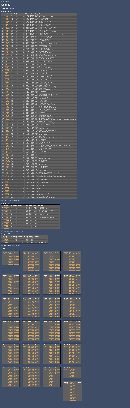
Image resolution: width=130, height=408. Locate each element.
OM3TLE (7, 188)
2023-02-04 (72, 268)
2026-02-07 (10, 262)
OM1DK (7, 15)
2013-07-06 (31, 330)
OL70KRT (7, 82)
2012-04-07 (51, 335)
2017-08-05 (31, 305)
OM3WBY (7, 79)
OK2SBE (7, 95)
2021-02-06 (31, 291)
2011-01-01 (72, 339)
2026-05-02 (10, 258)
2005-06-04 (31, 378)
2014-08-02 (10, 329)
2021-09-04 (31, 281)
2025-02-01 (31, 268)
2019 (65, 276)
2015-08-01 (72, 305)
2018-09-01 (10, 304)
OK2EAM (7, 197)
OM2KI (6, 18)
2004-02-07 (51, 384)
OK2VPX (7, 42)
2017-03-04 (31, 313)
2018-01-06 (10, 316)
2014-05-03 (10, 333)
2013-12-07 (31, 323)
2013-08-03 (31, 329)
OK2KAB (7, 87)
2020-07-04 (51, 284)
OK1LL (6, 213)
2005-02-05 (31, 384)
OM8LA (6, 152)
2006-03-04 (10, 382)
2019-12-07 (72, 276)
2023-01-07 (72, 270)
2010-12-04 (10, 346)
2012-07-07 (51, 330)
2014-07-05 (10, 330)
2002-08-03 (73, 398)
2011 (65, 323)
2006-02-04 (10, 384)
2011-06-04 (72, 332)
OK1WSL (7, 94)
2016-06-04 (51, 308)
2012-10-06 (51, 326)
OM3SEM (7, 19)
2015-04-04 (72, 311)
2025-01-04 (31, 270)
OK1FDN (7, 101)
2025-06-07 (31, 262)
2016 (45, 300)
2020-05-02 (51, 287)
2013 (24, 323)
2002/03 (66, 383)
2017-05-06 (31, 310)
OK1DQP (7, 40)
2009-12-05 (31, 346)
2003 (65, 369)
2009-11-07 (31, 347)
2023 (65, 253)
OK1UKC (7, 123)
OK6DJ (6, 84)
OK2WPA (7, 164)
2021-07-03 (31, 284)
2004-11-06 (51, 370)
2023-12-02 (72, 253)
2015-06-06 (72, 308)
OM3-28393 (6, 242)
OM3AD (7, 116)
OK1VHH (7, 78)
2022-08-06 (10, 282)
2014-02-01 (10, 338)
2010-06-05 (10, 355)
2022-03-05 (10, 290)
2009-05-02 (31, 356)
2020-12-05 (51, 276)
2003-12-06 (72, 369)
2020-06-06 (51, 285)
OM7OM (7, 107)
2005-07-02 (31, 376)
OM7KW (7, 31)
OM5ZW (7, 148)
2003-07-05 (72, 376)
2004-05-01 (51, 379)
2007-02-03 (72, 361)
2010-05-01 (10, 356)
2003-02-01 (73, 389)
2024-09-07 (51, 258)
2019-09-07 (72, 281)
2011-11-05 (72, 324)
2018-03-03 (10, 313)
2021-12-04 (31, 276)
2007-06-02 (72, 355)
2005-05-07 (31, 379)
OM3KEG (7, 63)
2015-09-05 (72, 304)
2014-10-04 (10, 326)
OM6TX (6, 64)
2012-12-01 (51, 323)
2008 (45, 346)
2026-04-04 (10, 259)
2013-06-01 (31, 332)
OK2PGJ (7, 46)
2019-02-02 (72, 291)
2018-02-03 (10, 314)
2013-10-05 (31, 326)
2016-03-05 (51, 313)
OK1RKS (7, 126)
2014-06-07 (10, 332)
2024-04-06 (51, 265)
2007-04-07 (72, 358)
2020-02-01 (51, 291)
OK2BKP (7, 33)
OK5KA (7, 61)
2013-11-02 (31, 324)
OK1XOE (7, 133)
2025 (24, 253)
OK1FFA (7, 196)
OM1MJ (6, 72)
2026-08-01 (10, 253)
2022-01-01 (10, 293)
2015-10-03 (72, 302)
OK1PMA (7, 98)
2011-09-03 (72, 327)
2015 (65, 300)
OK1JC (6, 121)
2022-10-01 (10, 279)
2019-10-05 (72, 279)
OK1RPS (7, 124)
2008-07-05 (51, 353)
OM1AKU (6, 222)
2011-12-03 (72, 323)
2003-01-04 (73, 391)
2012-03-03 (51, 336)
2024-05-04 (51, 264)
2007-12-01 (72, 346)
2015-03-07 (72, 313)
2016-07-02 (51, 307)
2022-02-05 (10, 291)
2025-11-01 (31, 255)
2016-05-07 (51, 310)
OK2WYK (7, 39)
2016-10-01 (51, 302)
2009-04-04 (31, 358)
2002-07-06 (73, 400)
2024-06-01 (51, 262)
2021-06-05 (31, 285)
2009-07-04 (31, 353)
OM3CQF (7, 179)
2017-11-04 (31, 301)
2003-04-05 (73, 386)
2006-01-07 (10, 385)
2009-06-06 (31, 355)
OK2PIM (7, 60)
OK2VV (6, 155)
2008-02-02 (51, 361)
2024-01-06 (51, 270)
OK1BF (6, 106)
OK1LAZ (6, 217)
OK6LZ (6, 181)
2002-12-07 (73, 392)
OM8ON (7, 166)
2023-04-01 (72, 265)
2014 (4, 323)
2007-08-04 (72, 352)
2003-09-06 (72, 373)
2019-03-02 (72, 290)
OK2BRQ (7, 182)
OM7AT (6, 113)
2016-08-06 (51, 305)
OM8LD (6, 172)
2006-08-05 (10, 375)
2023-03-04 (72, 267)
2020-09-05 (51, 281)
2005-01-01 (31, 385)
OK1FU (6, 169)
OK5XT (6, 225)
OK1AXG (7, 140)
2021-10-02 (31, 279)
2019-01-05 (72, 293)
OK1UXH (7, 67)
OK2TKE (7, 194)
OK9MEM (6, 220)
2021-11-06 (31, 278)
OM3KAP (7, 43)
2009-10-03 (31, 349)
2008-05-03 (51, 356)
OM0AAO (7, 66)
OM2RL (6, 16)
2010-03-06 (10, 359)
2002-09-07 (73, 397)
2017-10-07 (31, 302)
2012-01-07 (51, 339)
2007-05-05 (72, 356)
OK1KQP (7, 145)
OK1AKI (7, 69)
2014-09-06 (10, 327)
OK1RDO (6, 219)
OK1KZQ (6, 228)
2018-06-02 (10, 308)
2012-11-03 (51, 324)
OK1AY (6, 25)
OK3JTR (7, 170)
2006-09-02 (10, 373)
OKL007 (5, 237)
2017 (24, 300)
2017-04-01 (31, 311)
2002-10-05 (73, 395)
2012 (45, 323)
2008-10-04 (51, 349)
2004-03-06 (51, 382)
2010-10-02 (10, 349)
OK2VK (6, 27)
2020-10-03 (51, 279)
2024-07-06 (51, 261)
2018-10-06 (10, 302)
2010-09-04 (10, 350)
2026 (4, 253)
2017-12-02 (31, 300)
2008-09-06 (51, 350)
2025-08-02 (31, 259)
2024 (45, 253)
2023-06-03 (72, 262)
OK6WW (7, 127)
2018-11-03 (10, 301)
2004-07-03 (51, 376)
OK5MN (7, 57)
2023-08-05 (72, 259)
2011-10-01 (72, 326)
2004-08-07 (51, 375)
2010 (4, 346)
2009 (24, 346)
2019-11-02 (72, 278)
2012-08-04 (51, 329)
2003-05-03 (73, 385)
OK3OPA (7, 112)
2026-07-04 (10, 255)
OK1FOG (7, 187)
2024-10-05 (51, 256)
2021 (24, 276)
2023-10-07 (72, 256)
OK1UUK (7, 173)
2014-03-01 (10, 336)
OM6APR (7, 151)
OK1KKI (7, 22)
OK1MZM (7, 190)
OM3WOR (7, 28)
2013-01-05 (31, 339)
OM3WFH (7, 163)
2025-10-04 (31, 256)
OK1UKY (7, 49)
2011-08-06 (72, 329)
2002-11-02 (73, 394)
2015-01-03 (72, 316)
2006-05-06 (10, 379)
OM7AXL (7, 37)
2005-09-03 (31, 373)
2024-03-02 (51, 267)
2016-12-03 (51, 300)
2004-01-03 (51, 385)
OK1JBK (7, 193)
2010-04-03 (10, 358)
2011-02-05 (72, 338)
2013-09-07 (31, 327)
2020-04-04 (51, 288)
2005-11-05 (31, 370)
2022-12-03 (10, 276)
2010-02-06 (10, 361)
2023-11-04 (72, 255)
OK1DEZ (7, 30)
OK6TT (6, 128)
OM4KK (7, 24)
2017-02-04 (31, 314)
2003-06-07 (73, 383)
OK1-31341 (6, 239)
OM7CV (7, 110)
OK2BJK (7, 109)
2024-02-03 (51, 268)
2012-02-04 (51, 338)
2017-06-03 (31, 308)
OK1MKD (7, 97)
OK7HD (7, 45)
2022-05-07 (10, 287)
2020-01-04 (51, 293)
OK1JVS (7, 157)
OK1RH (6, 226)
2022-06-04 (10, 285)
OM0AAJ (7, 92)
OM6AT (6, 158)
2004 (45, 369)
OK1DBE (7, 154)
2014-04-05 (10, 335)
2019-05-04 (72, 287)
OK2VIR (7, 103)
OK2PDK (7, 104)
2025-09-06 (31, 258)
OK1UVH (7, 85)
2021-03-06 (31, 290)
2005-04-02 (31, 381)
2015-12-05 (72, 300)
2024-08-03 (51, 259)
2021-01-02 (31, 293)
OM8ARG (7, 139)
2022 (4, 276)
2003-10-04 (72, 372)
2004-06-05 (51, 378)
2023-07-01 (72, 261)
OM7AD (7, 118)
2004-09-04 (51, 373)
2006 (4, 369)
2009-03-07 (31, 359)
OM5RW (6, 211)
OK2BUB (7, 52)
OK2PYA (7, 34)
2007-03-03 (72, 359)
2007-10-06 (72, 349)
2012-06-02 (51, 332)
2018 (4, 300)
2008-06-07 (51, 355)
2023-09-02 (72, 258)
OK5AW (7, 137)
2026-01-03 (10, 264)
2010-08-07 (10, 352)
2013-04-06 (31, 335)
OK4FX (6, 191)
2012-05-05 (51, 333)
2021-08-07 (31, 282)
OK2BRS (7, 88)
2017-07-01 (31, 307)
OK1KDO (7, 48)
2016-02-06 (51, 314)
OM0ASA (7, 130)
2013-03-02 (31, 336)
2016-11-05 (51, 301)
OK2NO (7, 36)
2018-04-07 (10, 311)
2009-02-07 (31, 361)
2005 (24, 369)
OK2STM (7, 70)
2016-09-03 (51, 304)
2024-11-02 (51, 255)
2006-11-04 (10, 370)
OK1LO (6, 208)
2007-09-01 (72, 350)
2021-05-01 (31, 287)
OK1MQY (7, 146)
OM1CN (7, 176)
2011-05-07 (72, 333)
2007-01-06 (72, 362)
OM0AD (6, 216)
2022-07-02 (10, 284)
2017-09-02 (31, 304)
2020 (45, 276)
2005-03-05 (31, 382)
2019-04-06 (72, 288)
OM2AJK (7, 178)
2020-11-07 (51, 278)
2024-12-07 (51, 253)
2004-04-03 (51, 381)
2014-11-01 (10, 324)
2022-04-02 (10, 288)
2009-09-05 (31, 350)
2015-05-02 (72, 310)
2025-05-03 (31, 264)
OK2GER (7, 136)
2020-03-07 (51, 290)
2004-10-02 (51, 372)
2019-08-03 (72, 282)
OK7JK (6, 76)
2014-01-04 (10, 339)
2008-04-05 (51, 358)
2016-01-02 (51, 316)
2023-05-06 (72, 264)
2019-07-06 (72, 284)
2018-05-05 (10, 310)
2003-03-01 (73, 388)
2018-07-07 (10, 307)
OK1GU (7, 55)
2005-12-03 (31, 369)
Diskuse (16, 255)
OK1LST (6, 214)
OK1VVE (6, 223)
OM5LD (6, 210)
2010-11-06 (10, 347)
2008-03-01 (51, 359)
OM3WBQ (7, 161)
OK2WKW (7, 131)
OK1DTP (7, 89)
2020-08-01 (51, 282)
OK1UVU (7, 91)
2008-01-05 (51, 362)
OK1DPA (7, 143)
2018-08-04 (10, 305)
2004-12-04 (51, 369)
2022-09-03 (10, 281)
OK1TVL (7, 160)
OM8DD (7, 51)
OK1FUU (7, 75)
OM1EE (6, 142)
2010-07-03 (10, 353)
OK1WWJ (7, 119)
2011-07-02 (72, 330)
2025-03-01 (31, 267)
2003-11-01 (72, 370)
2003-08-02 (72, 375)
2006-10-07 (10, 372)
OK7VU (6, 81)
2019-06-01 (72, 285)
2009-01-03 (31, 362)
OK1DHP (7, 167)
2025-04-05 (31, 265)
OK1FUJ (7, 149)
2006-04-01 (10, 381)
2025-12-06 (31, 253)
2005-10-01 (31, 372)
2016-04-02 (51, 311)
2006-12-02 (10, 369)
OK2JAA (7, 115)
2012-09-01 (51, 327)
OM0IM (6, 185)
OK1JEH (7, 175)
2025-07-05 (31, 261)
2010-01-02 (10, 362)
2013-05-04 (31, 333)
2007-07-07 (72, 353)
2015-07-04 (72, 307)
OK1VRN (7, 134)
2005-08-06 (31, 375)
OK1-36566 (6, 240)
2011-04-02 (72, 335)
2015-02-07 (72, 314)
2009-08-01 (31, 352)
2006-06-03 (10, 378)
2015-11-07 (72, 301)
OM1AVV (7, 100)
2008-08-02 (51, 352)
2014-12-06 (10, 323)
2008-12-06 (51, 346)
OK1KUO (6, 207)
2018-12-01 (10, 300)
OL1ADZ (7, 73)
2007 (65, 346)
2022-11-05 (10, 278)
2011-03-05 (72, 336)
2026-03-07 (10, 261)
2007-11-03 (72, 347)
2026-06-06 (10, 256)
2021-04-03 (31, 288)
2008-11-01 (51, 347)
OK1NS (6, 58)
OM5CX (7, 54)
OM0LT (6, 184)
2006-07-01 (10, 376)
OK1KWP (7, 21)
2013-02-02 (31, 338)
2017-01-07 (31, 316)
